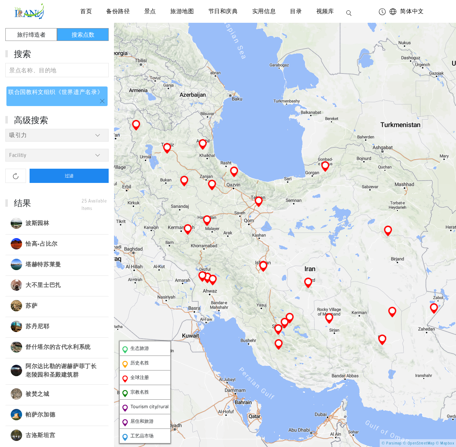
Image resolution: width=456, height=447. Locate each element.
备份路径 (118, 11)
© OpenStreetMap (419, 443)
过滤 (69, 175)
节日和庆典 (223, 11)
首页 (86, 11)
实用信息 (264, 11)
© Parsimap (392, 443)
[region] (285, 235)
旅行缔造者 (31, 34)
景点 (150, 11)
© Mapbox (445, 443)
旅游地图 (182, 11)
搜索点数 (83, 34)
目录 (296, 11)
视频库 (325, 11)
